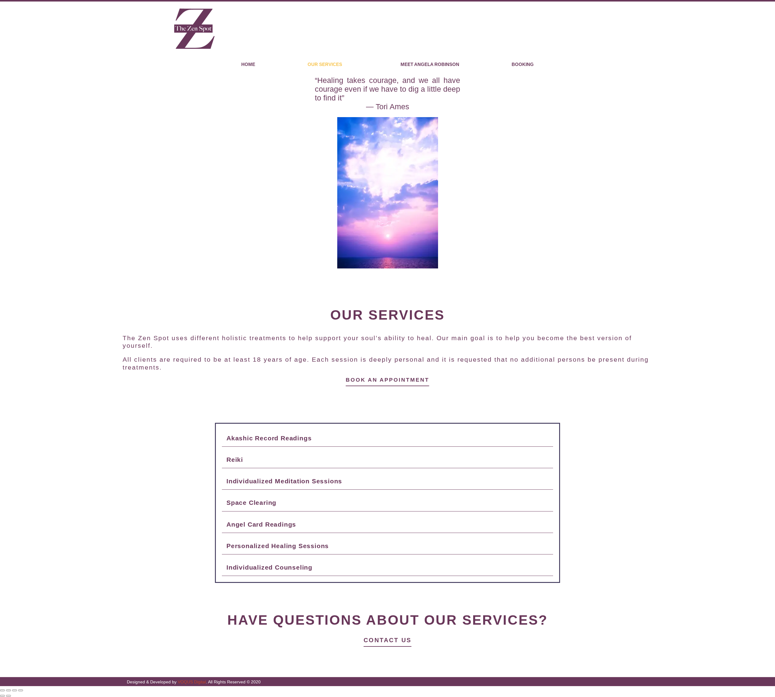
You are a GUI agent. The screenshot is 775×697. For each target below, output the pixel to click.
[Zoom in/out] (2, 690)
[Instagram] (768, 28)
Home (248, 64)
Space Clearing (251, 502)
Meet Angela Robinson (430, 64)
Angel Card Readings (261, 524)
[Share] (14, 690)
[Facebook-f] (760, 28)
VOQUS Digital (192, 681)
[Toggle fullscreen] (8, 690)
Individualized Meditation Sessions (284, 481)
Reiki (234, 459)
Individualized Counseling (269, 567)
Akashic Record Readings (269, 438)
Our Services (325, 64)
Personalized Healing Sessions (277, 545)
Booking (523, 64)
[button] (387, 438)
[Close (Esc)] (20, 690)
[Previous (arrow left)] (2, 696)
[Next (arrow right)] (8, 696)
